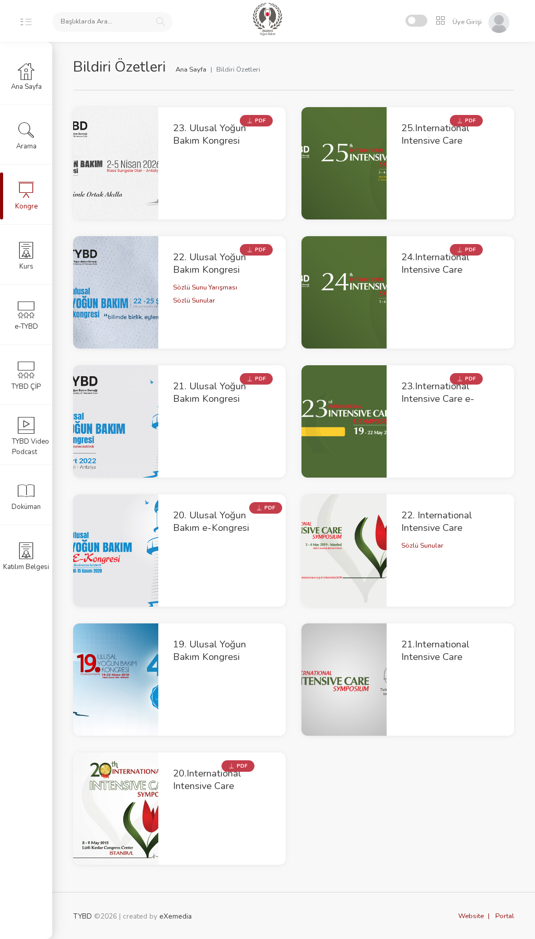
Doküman (26, 507)
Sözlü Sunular (194, 300)
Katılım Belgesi (26, 567)
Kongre (26, 206)
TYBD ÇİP (26, 386)
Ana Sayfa (191, 69)
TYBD (82, 916)
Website (471, 916)
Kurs (26, 266)
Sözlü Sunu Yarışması (205, 287)
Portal (504, 916)
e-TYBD (26, 326)
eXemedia (175, 916)
